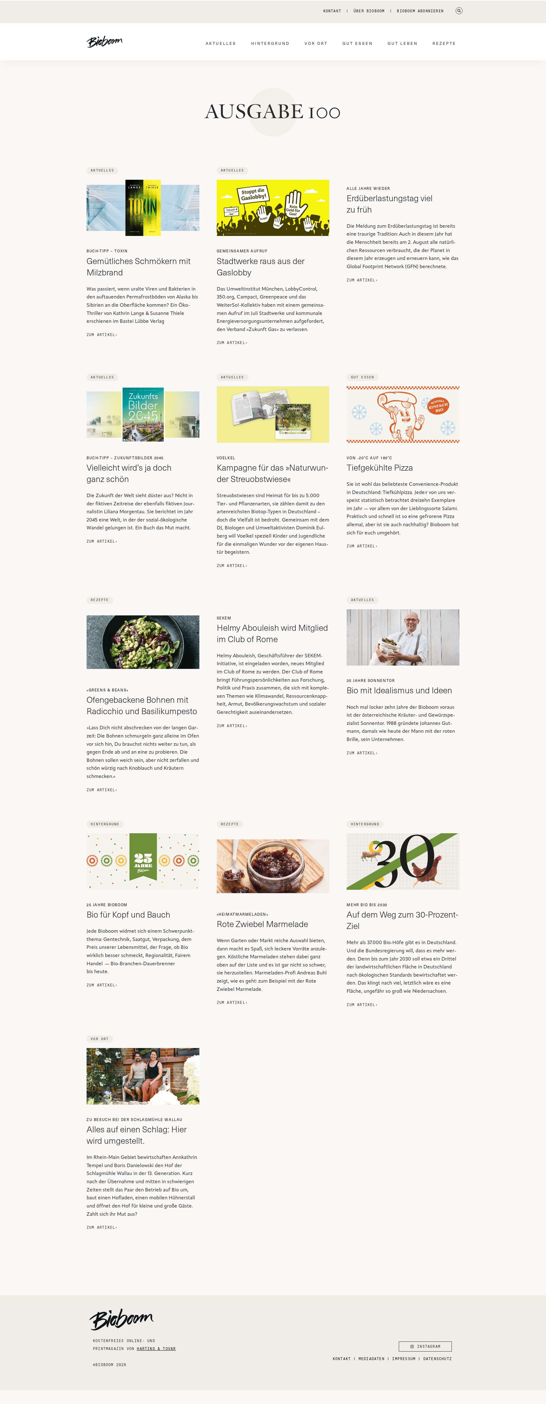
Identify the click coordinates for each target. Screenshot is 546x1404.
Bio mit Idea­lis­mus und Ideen (399, 687)
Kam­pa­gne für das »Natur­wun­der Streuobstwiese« (272, 469)
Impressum (404, 1358)
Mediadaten (372, 1358)
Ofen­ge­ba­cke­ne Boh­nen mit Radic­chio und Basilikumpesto (142, 701)
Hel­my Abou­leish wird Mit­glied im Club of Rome (272, 629)
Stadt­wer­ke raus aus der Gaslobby (261, 262)
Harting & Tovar (156, 1348)
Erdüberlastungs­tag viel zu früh (390, 200)
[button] (459, 10)
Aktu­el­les (221, 43)
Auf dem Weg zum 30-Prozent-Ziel (402, 916)
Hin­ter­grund (270, 43)
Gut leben (403, 43)
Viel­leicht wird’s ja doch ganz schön (129, 469)
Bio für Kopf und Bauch (128, 911)
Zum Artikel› (102, 334)
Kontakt (332, 11)
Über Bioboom (369, 11)
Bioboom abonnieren (420, 11)
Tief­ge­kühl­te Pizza (380, 464)
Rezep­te (444, 43)
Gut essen (358, 43)
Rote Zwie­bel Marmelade (262, 920)
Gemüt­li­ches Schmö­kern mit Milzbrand (139, 262)
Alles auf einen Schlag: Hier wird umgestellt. (137, 1131)
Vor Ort (316, 43)
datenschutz (437, 1358)
